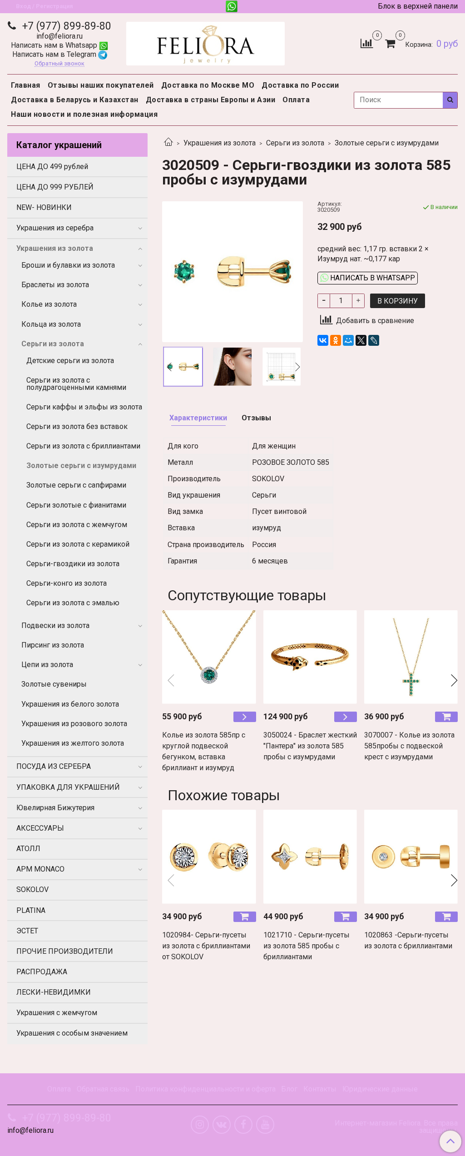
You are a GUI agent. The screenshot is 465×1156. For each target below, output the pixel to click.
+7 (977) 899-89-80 (65, 26)
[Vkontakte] (222, 1125)
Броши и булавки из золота (68, 265)
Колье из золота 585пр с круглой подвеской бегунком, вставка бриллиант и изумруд (203, 751)
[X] (361, 340)
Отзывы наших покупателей (101, 85)
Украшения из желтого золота (72, 743)
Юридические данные (380, 1089)
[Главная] (168, 143)
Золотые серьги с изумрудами (387, 143)
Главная (25, 85)
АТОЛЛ (28, 848)
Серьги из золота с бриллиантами (83, 446)
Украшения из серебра (55, 228)
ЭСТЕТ (27, 931)
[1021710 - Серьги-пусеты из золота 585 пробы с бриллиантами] (310, 856)
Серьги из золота (295, 143)
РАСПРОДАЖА (41, 971)
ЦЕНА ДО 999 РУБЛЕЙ (55, 187)
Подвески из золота (55, 625)
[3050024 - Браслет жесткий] (310, 656)
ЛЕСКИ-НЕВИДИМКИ (53, 992)
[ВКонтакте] (322, 340)
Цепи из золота (47, 664)
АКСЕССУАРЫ (40, 828)
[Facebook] (243, 1125)
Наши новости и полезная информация (84, 114)
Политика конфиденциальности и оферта (205, 1089)
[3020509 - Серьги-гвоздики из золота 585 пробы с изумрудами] (232, 367)
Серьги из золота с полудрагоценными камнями (76, 384)
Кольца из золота (51, 324)
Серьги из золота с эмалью (72, 602)
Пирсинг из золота (52, 645)
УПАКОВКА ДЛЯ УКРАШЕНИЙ (68, 787)
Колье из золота (49, 304)
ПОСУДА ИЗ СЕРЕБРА (53, 766)
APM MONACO (40, 869)
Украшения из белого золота (70, 704)
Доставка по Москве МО (208, 85)
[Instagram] (200, 1125)
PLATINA (30, 910)
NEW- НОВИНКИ (44, 207)
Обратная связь (103, 1089)
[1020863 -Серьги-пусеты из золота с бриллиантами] (411, 856)
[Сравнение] (367, 43)
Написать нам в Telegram (55, 54)
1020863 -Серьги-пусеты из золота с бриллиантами (408, 940)
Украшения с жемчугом (56, 1012)
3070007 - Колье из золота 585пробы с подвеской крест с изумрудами (409, 746)
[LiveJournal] (373, 340)
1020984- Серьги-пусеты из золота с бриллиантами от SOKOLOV (206, 946)
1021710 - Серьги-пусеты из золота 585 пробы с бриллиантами (306, 946)
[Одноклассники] (335, 340)
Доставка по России (300, 85)
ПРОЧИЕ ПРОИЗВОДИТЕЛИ (64, 951)
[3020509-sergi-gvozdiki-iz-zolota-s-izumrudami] (232, 271)
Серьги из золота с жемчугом (76, 524)
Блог (289, 1089)
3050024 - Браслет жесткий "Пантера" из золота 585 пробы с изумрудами (310, 746)
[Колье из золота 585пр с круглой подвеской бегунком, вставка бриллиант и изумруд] (209, 656)
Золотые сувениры (54, 684)
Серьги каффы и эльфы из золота (84, 407)
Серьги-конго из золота (66, 583)
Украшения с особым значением (72, 1033)
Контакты (319, 1089)
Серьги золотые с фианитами (76, 505)
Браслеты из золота (55, 284)
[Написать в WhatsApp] (231, 6)
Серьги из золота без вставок (77, 426)
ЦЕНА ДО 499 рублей (52, 166)
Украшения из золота (219, 143)
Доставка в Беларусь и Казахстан (75, 99)
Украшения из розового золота (74, 723)
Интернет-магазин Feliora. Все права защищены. (396, 1127)
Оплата (296, 99)
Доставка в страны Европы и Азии (211, 99)
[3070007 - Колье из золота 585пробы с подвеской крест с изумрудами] (411, 656)
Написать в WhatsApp (371, 278)
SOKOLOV (32, 889)
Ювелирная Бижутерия (55, 807)
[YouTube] (265, 1125)
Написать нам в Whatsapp (55, 45)
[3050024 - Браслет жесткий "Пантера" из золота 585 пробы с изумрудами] (345, 717)
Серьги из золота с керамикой (77, 544)
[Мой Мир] (348, 340)
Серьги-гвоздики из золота (72, 563)
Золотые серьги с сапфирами (76, 485)
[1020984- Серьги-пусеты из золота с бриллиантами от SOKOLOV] (209, 856)
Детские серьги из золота (70, 360)
